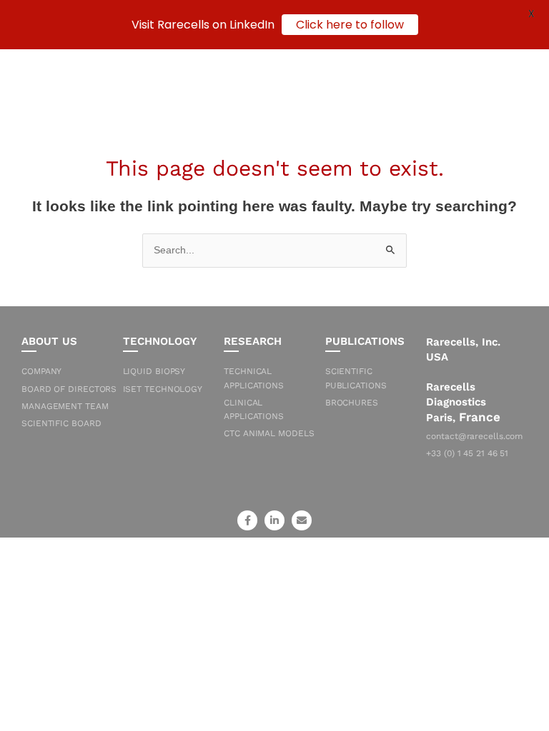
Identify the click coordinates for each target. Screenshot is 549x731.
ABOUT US (49, 341)
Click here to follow (350, 24)
